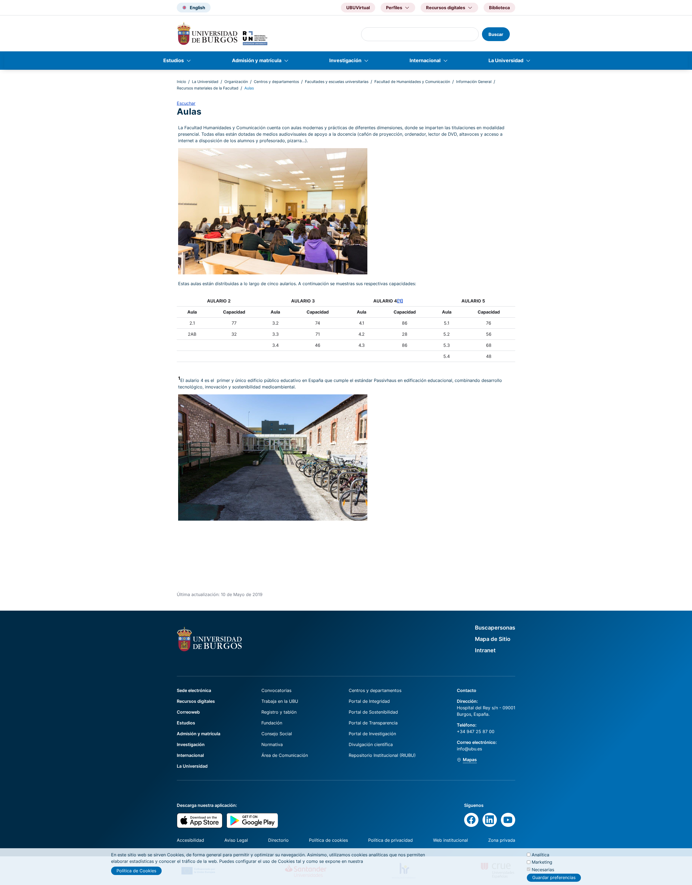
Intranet (485, 650)
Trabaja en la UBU (279, 701)
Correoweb (188, 712)
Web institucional (450, 840)
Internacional (425, 60)
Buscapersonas (495, 627)
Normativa (272, 744)
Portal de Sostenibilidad (373, 712)
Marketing (542, 862)
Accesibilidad (190, 840)
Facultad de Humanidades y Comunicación (412, 81)
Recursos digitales (196, 701)
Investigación (345, 60)
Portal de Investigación (372, 733)
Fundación (271, 723)
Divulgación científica (371, 744)
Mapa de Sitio (492, 639)
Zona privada (501, 840)
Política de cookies (328, 840)
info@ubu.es (469, 748)
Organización (236, 81)
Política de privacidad (390, 840)
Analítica (540, 854)
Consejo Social (276, 733)
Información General (473, 81)
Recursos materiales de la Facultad (207, 88)
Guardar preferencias (553, 877)
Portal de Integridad (369, 701)
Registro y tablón (279, 712)
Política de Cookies (136, 870)
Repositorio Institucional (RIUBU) (382, 755)
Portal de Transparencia (373, 723)
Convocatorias (276, 690)
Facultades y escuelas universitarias (336, 81)
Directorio (278, 840)
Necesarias (543, 869)
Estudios (173, 60)
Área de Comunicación (284, 755)
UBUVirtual (358, 7)
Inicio (181, 81)
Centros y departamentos (276, 81)
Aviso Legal (236, 840)
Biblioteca (499, 7)
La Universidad (505, 60)
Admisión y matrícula (256, 60)
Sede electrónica (194, 690)
